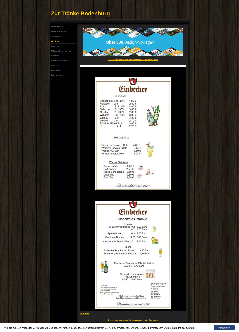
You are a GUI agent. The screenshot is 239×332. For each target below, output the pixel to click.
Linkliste (55, 65)
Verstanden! (224, 327)
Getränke (55, 41)
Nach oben (84, 314)
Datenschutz (57, 75)
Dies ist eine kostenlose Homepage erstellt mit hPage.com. (133, 60)
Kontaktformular (59, 60)
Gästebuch (56, 56)
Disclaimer (56, 70)
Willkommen (57, 27)
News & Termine (58, 31)
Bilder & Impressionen (61, 51)
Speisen (55, 46)
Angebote (56, 36)
